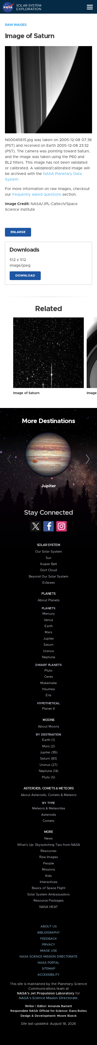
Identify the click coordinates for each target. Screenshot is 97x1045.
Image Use (48, 950)
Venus (48, 620)
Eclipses (48, 582)
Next (87, 459)
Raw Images (16, 25)
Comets (48, 821)
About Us (48, 926)
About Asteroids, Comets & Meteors (49, 795)
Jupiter (48, 486)
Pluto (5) (48, 777)
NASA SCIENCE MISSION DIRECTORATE (48, 956)
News (48, 838)
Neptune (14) (48, 771)
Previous (10, 459)
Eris (48, 695)
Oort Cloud (48, 570)
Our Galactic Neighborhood (26, 17)
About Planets (49, 600)
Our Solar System (48, 551)
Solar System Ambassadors (48, 894)
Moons (48, 720)
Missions (48, 869)
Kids (48, 876)
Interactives (48, 882)
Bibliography (48, 932)
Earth (48, 626)
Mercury (48, 613)
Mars (48, 632)
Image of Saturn (26, 393)
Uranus (48, 651)
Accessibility (48, 974)
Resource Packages (48, 900)
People (48, 863)
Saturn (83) (48, 758)
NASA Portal (48, 962)
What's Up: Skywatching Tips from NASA (48, 845)
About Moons (48, 726)
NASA (6, 7)
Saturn (48, 644)
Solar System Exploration (26, 7)
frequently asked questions (36, 194)
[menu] (90, 7)
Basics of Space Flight (48, 888)
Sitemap (48, 968)
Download (25, 275)
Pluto (48, 670)
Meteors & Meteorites (48, 808)
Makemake (48, 683)
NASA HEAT (48, 907)
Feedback (48, 938)
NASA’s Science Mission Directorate (48, 998)
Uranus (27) (48, 765)
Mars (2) (48, 746)
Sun (48, 558)
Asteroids (48, 814)
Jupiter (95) (48, 752)
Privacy (48, 944)
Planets (48, 593)
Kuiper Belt (48, 564)
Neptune (48, 657)
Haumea (48, 689)
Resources (48, 851)
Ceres (48, 676)
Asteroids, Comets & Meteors (48, 788)
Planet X (48, 708)
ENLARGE (18, 232)
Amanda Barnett (60, 1006)
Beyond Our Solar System (48, 576)
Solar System (48, 545)
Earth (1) (48, 740)
